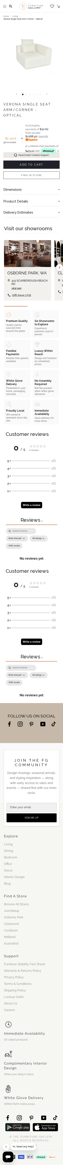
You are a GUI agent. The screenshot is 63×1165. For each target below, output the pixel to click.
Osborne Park (13, 917)
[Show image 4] (33, 94)
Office (8, 864)
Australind (11, 943)
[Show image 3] (30, 94)
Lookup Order (14, 997)
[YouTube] (42, 724)
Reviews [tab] (31, 520)
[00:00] (31, 56)
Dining (8, 851)
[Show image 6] (40, 94)
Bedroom (10, 857)
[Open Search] (10, 6)
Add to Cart (31, 164)
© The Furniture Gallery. (31, 1138)
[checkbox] (14, 546)
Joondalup (11, 910)
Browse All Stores (16, 904)
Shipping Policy (15, 990)
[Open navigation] (4, 6)
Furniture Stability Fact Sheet (24, 964)
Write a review (31, 505)
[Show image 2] (26, 94)
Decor (8, 870)
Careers (9, 1010)
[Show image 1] (23, 94)
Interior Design (14, 877)
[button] (31, 461)
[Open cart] (58, 6)
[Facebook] (9, 724)
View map (16, 288)
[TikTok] (53, 724)
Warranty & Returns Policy (22, 970)
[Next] (46, 94)
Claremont (11, 924)
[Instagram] (20, 724)
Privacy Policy (14, 977)
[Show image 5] (37, 94)
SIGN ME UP (31, 817)
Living (15, 16)
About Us (10, 1003)
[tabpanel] (31, 546)
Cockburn (11, 930)
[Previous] (16, 94)
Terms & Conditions (18, 983)
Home (6, 16)
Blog (7, 883)
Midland (9, 937)
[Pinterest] (31, 724)
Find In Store (31, 175)
